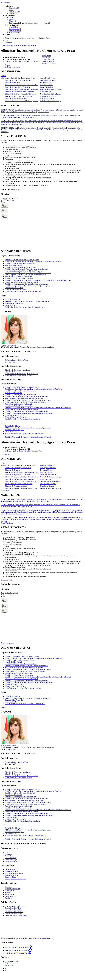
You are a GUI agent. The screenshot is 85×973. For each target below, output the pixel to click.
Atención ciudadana (11, 875)
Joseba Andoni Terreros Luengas (51, 89)
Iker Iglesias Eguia (46, 92)
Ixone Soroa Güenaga (47, 98)
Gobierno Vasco (14, 12)
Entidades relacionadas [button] (12, 67)
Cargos (3, 707)
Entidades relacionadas (8, 749)
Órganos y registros (7, 643)
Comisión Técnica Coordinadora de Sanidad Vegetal (22, 260)
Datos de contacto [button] (48, 61)
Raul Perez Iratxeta (46, 85)
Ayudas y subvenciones (12, 889)
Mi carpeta (8, 42)
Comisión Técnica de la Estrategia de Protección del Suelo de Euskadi (28, 273)
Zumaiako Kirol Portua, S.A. (14, 303)
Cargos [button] (7, 65)
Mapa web (12, 21)
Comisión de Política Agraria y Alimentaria (19, 278)
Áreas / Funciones (7, 523)
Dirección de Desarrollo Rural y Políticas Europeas (21, 89)
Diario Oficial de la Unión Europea (16, 915)
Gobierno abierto (10, 877)
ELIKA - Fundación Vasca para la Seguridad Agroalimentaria (25, 307)
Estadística (8, 898)
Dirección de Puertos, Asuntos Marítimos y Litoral (21, 101)
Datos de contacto (7, 580)
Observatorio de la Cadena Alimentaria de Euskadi (21, 282)
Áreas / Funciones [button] (48, 59)
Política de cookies (15, 31)
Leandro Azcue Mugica (48, 96)
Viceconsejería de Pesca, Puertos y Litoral (18, 96)
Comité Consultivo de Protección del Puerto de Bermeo (23, 291)
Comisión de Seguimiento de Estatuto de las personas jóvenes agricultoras (29, 286)
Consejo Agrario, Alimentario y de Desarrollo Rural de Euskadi (25, 275)
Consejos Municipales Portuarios (15, 290)
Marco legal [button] (46, 57)
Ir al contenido (5, 2)
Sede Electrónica (14, 32)
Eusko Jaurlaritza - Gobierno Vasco (30, 61)
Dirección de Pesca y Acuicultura (16, 98)
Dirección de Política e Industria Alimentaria (19, 92)
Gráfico (3, 76)
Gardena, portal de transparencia (15, 879)
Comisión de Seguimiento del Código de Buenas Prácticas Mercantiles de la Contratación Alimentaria (38, 280)
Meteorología (9, 894)
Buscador (12, 19)
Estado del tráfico (10, 896)
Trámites (12, 13)
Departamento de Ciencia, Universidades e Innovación (18, 45)
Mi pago (7, 892)
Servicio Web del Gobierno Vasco (40, 938)
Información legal (15, 29)
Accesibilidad (13, 27)
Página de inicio (14, 8)
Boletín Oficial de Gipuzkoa (14, 912)
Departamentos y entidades (14, 873)
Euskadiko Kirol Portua (12, 299)
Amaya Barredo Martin (47, 78)
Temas (11, 10)
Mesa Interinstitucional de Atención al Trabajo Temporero (24, 271)
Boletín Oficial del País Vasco (14, 906)
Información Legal (11, 860)
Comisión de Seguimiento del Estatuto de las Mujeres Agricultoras (26, 284)
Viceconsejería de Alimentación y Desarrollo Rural (21, 85)
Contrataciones (10, 890)
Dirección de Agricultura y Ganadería (17, 87)
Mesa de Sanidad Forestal (13, 265)
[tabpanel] (42, 86)
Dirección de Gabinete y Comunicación (18, 80)
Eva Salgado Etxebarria (48, 80)
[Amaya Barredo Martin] (15, 343)
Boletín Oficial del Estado (13, 914)
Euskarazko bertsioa (11, 961)
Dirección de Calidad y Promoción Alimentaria (20, 94)
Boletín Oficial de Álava (13, 908)
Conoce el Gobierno (11, 871)
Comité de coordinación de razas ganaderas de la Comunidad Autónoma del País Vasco (33, 261)
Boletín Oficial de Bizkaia (13, 910)
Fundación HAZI (10, 305)
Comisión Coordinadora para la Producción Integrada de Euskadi (26, 269)
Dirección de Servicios (12, 82)
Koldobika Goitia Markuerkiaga (50, 101)
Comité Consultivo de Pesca (14, 288)
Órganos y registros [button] (48, 63)
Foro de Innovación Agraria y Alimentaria (18, 276)
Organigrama (5, 454)
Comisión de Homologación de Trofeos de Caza (20, 267)
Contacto (12, 17)
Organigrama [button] (46, 56)
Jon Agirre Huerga (46, 82)
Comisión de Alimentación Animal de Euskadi (20, 263)
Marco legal (5, 490)
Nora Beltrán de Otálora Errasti (50, 94)
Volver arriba (9, 965)
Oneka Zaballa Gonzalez (48, 87)
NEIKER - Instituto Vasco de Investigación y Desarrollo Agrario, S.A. (28, 301)
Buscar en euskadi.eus (16, 23)
